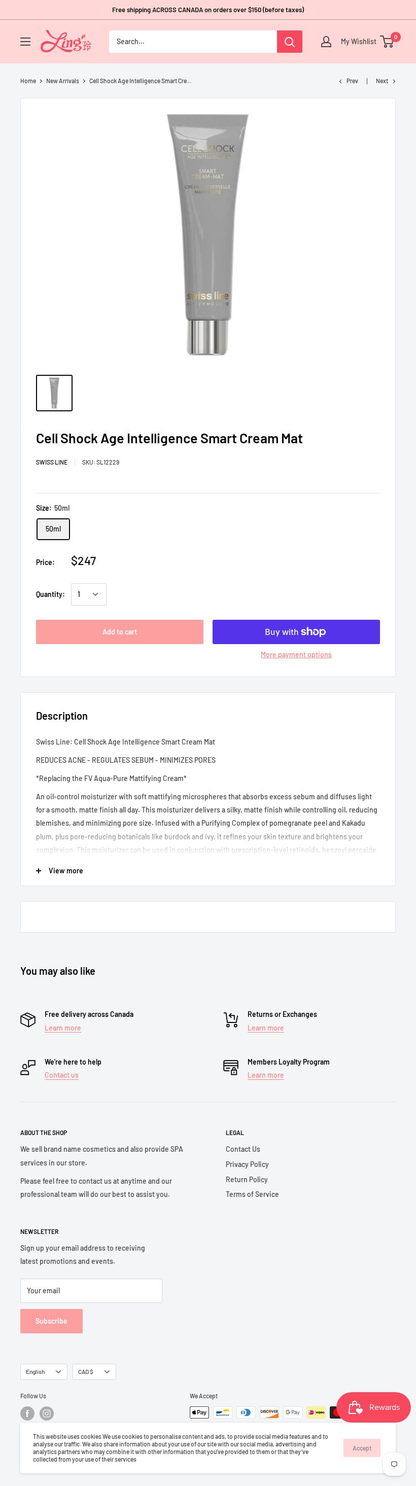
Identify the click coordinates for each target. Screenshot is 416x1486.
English (35, 1371)
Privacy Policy (247, 1164)
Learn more (63, 1027)
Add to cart (119, 631)
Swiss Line (51, 462)
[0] (387, 42)
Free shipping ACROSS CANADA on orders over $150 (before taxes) (208, 10)
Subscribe (51, 1321)
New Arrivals (62, 80)
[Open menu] (25, 42)
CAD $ (85, 1371)
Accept (362, 1448)
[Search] (289, 41)
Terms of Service (252, 1194)
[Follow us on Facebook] (27, 1413)
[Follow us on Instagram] (47, 1413)
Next (382, 80)
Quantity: (50, 594)
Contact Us (243, 1149)
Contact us (62, 1075)
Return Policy (247, 1179)
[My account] (326, 41)
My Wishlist (356, 41)
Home (28, 80)
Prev (352, 80)
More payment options (296, 654)
